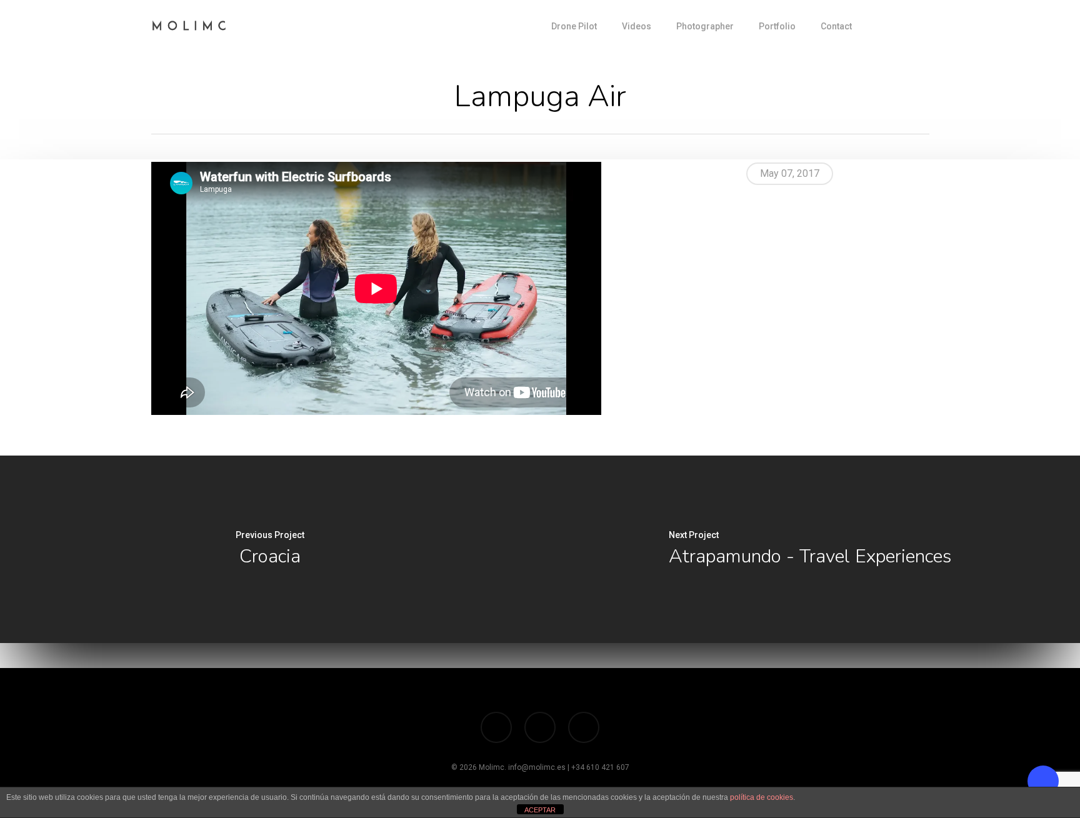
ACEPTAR (540, 810)
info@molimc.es (537, 767)
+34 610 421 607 (600, 767)
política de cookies (761, 797)
